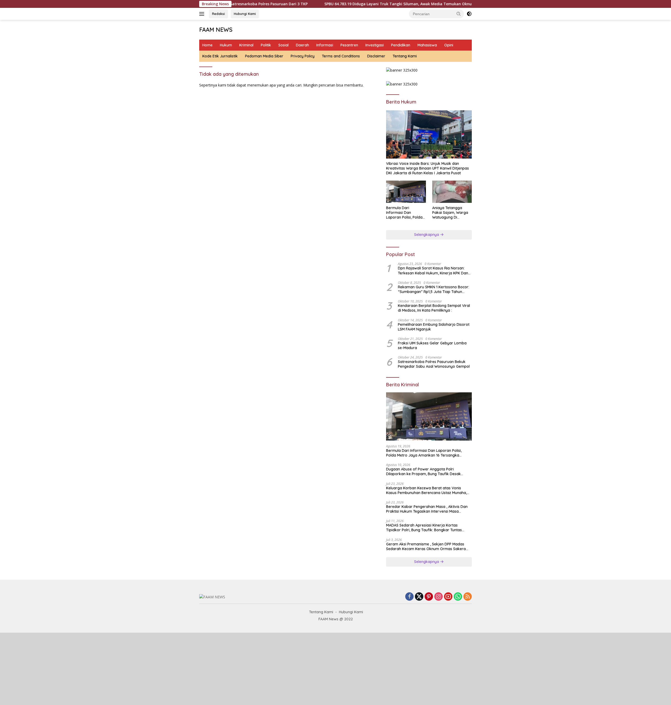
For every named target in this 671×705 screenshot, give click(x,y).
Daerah (302, 45)
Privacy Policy (303, 56)
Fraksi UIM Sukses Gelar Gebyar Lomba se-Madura (432, 345)
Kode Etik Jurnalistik (220, 56)
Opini (448, 45)
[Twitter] (419, 596)
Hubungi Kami (245, 14)
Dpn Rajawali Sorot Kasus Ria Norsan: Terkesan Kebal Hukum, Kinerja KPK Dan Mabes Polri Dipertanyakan (433, 270)
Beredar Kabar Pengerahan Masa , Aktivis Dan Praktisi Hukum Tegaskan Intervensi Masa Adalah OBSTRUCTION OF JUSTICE (427, 509)
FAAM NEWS (215, 29)
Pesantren (349, 45)
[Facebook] (409, 596)
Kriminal (246, 45)
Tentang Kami (405, 56)
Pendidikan (400, 45)
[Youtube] (448, 596)
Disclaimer (376, 56)
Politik (266, 45)
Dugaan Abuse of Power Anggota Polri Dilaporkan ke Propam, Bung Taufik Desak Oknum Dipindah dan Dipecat (423, 471)
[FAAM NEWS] (212, 596)
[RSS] (467, 596)
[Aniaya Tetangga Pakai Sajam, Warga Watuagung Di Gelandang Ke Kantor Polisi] (452, 192)
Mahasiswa (427, 45)
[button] (458, 13)
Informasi (324, 45)
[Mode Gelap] (469, 13)
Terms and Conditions (341, 56)
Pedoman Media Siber (264, 56)
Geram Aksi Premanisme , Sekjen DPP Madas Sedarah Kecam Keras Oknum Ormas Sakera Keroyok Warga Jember (426, 546)
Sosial (283, 45)
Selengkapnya (427, 234)
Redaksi (218, 14)
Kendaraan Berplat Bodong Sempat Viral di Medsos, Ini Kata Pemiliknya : (434, 308)
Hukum (226, 45)
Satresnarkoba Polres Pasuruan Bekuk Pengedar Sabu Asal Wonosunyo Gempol (434, 364)
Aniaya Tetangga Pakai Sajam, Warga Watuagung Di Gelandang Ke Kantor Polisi (451, 212)
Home (207, 45)
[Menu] (202, 13)
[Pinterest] (429, 596)
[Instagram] (438, 596)
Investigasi (374, 45)
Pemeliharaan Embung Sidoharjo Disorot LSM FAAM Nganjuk (433, 327)
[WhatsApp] (458, 596)
